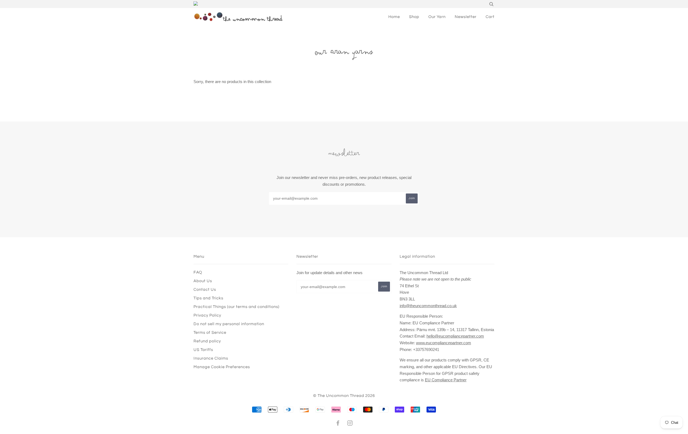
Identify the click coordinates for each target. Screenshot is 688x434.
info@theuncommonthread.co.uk (428, 305)
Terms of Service (210, 333)
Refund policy (207, 341)
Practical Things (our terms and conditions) (237, 307)
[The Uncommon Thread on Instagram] (350, 424)
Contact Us (205, 290)
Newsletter (465, 17)
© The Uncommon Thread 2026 (344, 396)
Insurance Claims (211, 358)
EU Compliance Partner (446, 380)
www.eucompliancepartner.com (443, 342)
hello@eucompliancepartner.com (455, 336)
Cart (490, 17)
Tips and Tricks (208, 298)
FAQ (198, 272)
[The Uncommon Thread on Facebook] (338, 424)
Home (394, 17)
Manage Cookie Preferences (222, 367)
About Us (203, 281)
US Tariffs (203, 350)
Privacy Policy (207, 315)
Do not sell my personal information (229, 324)
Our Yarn (437, 17)
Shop (414, 17)
